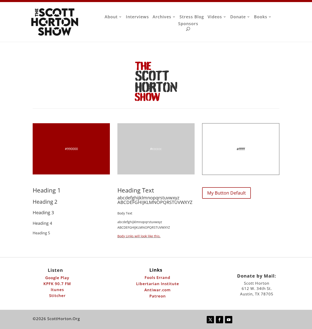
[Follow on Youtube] (228, 319)
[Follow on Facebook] (219, 319)
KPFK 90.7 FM (57, 283)
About (111, 17)
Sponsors (188, 24)
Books (260, 17)
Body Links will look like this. (139, 236)
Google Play (57, 277)
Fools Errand (157, 277)
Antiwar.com (157, 289)
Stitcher (57, 295)
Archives (162, 17)
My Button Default (226, 193)
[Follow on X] (210, 319)
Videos (215, 17)
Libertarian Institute (157, 283)
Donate (238, 17)
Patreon (157, 296)
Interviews (137, 17)
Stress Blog (192, 17)
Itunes (57, 289)
